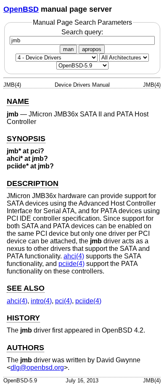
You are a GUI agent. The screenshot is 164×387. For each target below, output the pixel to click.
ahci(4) (73, 256)
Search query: (82, 32)
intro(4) (41, 300)
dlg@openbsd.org (37, 367)
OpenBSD (21, 9)
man (68, 49)
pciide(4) (71, 263)
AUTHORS (25, 347)
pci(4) (63, 300)
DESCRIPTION (32, 183)
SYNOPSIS (26, 138)
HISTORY (23, 318)
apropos (91, 49)
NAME (18, 101)
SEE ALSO (26, 288)
